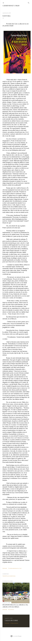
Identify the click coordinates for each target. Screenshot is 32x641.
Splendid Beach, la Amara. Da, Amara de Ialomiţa (15, 606)
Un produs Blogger (17, 636)
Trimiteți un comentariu (8, 576)
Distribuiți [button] (4, 568)
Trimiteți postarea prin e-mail (14, 568)
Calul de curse (11, 620)
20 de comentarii (14, 623)
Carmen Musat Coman (10, 6)
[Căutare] (29, 2)
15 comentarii (11, 609)
